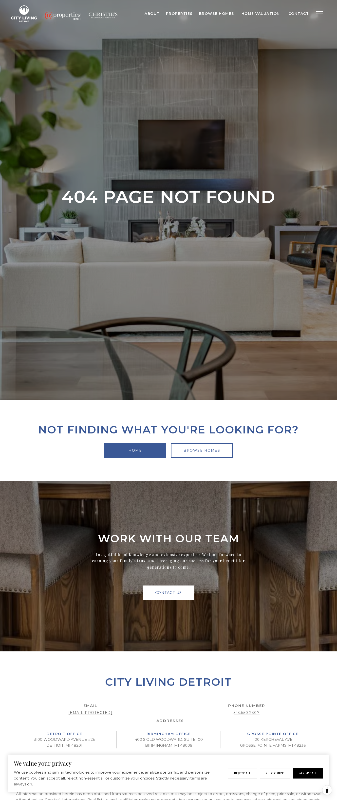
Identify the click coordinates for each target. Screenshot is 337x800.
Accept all (308, 773)
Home (135, 450)
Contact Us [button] (168, 592)
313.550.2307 (247, 712)
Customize (275, 773)
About (152, 13)
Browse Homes (216, 13)
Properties (179, 13)
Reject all (242, 773)
